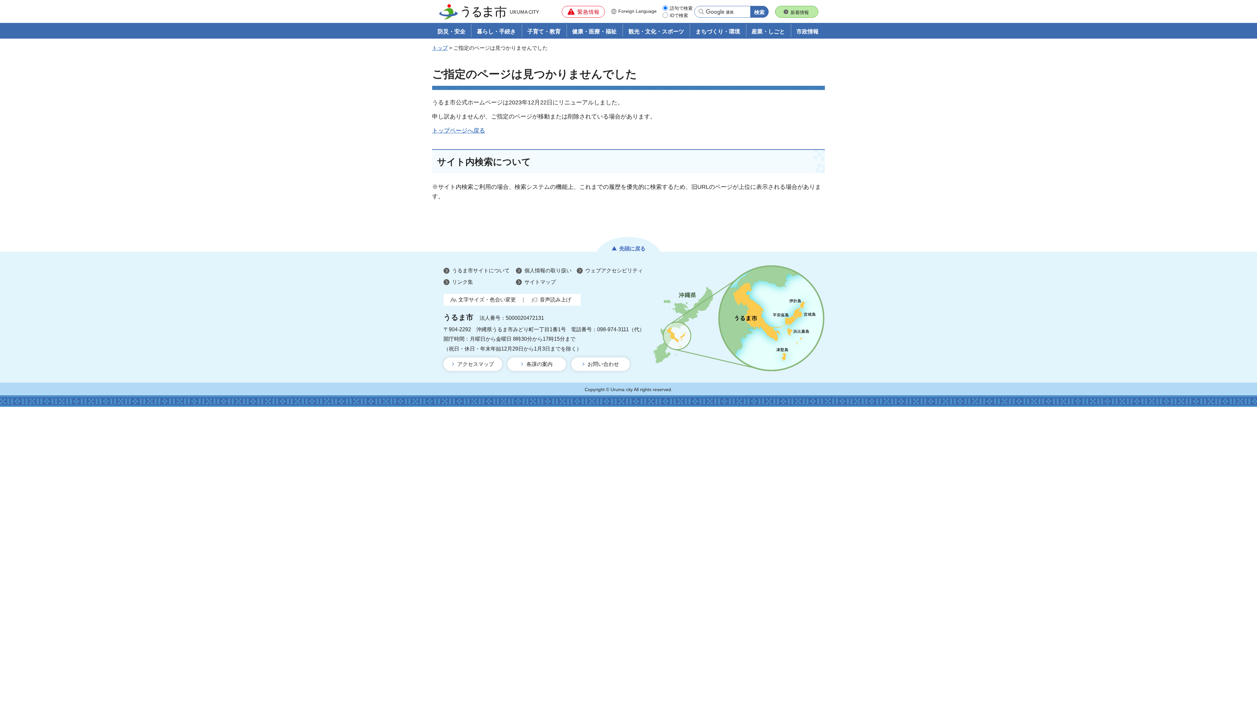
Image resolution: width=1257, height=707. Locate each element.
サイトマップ (540, 282)
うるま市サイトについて (481, 270)
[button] (583, 12)
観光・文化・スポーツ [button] (656, 31)
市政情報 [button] (807, 31)
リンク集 (462, 282)
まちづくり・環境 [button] (718, 31)
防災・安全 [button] (451, 31)
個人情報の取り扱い (548, 270)
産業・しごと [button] (768, 31)
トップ (440, 48)
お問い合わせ (603, 364)
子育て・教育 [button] (544, 31)
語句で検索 (681, 8)
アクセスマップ (475, 364)
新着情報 (800, 12)
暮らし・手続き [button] (496, 31)
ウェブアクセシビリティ (614, 270)
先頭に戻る (632, 248)
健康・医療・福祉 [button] (594, 31)
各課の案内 (539, 364)
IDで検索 (679, 15)
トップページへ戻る (458, 130)
